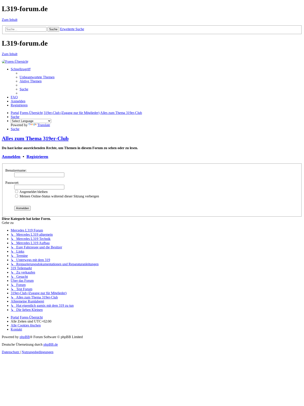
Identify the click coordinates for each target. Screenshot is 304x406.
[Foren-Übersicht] (15, 61)
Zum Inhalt (9, 20)
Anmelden (11, 156)
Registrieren (37, 156)
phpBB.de (50, 344)
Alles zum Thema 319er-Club (35, 138)
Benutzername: (15, 170)
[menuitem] (37, 77)
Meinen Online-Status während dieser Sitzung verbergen (59, 196)
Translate (43, 125)
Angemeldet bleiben (33, 192)
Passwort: (12, 183)
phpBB (25, 337)
